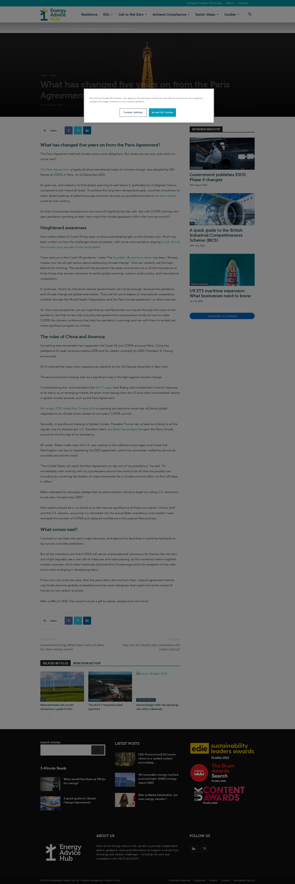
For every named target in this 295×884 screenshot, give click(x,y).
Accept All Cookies (162, 112)
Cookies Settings (133, 112)
